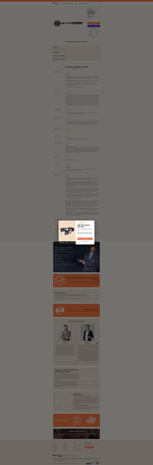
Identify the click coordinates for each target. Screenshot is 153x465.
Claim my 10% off (85, 238)
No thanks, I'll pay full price (81, 242)
